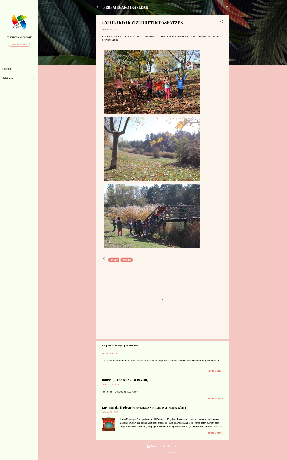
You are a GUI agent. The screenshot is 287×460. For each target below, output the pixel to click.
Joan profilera (19, 45)
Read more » (215, 371)
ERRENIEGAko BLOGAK (19, 37)
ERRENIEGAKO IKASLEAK (125, 7)
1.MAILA (113, 260)
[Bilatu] (227, 8)
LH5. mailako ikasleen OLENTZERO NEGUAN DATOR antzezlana (144, 407)
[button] (221, 22)
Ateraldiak (127, 260)
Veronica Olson (170, 452)
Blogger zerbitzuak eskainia (164, 446)
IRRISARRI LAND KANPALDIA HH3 (125, 380)
